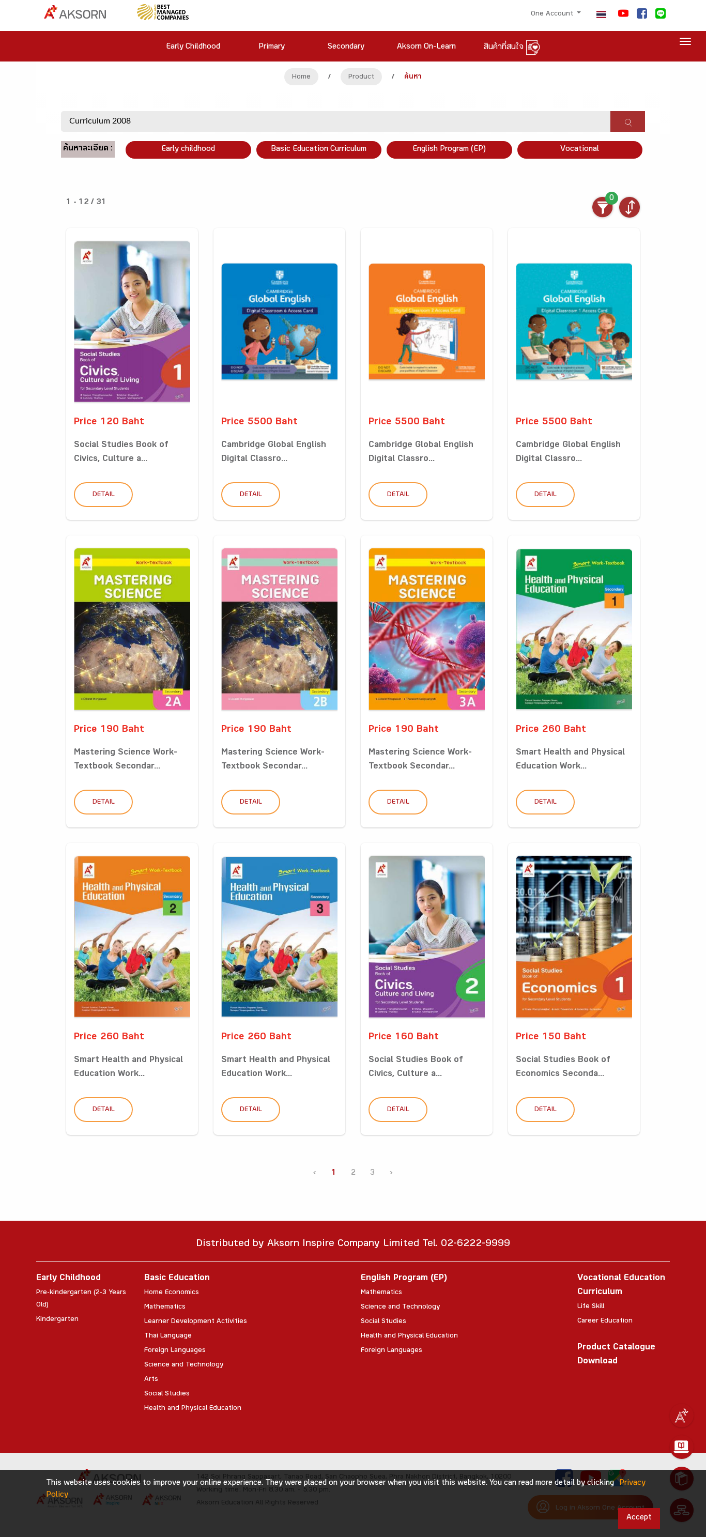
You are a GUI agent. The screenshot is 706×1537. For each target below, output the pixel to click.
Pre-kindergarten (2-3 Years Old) (81, 1299)
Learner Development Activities (195, 1322)
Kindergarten (57, 1320)
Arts (151, 1380)
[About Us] (682, 1415)
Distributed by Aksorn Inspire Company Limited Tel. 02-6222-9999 (353, 1244)
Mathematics (165, 1307)
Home (301, 77)
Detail (104, 495)
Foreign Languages (175, 1351)
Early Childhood (68, 1279)
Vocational (579, 149)
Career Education (605, 1321)
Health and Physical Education (192, 1409)
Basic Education (177, 1279)
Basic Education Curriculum (318, 149)
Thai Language (168, 1336)
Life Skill (590, 1307)
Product (361, 77)
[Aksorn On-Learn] (682, 1447)
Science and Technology (183, 1365)
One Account (553, 14)
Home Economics (171, 1293)
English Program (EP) (449, 149)
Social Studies (167, 1394)
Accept (639, 1518)
